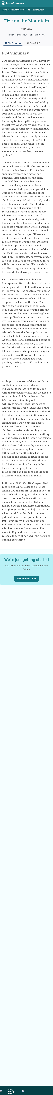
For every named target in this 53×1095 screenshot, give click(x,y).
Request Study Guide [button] (26, 579)
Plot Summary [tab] (14, 43)
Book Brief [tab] (35, 43)
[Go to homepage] (13, 3)
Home (4, 10)
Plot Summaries (17, 10)
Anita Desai (26, 29)
